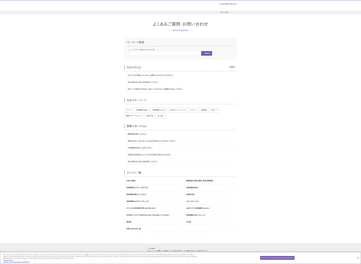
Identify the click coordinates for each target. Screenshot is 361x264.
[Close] (358, 258)
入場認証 (203, 110)
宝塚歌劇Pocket (159, 110)
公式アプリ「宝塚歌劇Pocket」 (197, 208)
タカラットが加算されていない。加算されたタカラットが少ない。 (150, 75)
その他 (188, 222)
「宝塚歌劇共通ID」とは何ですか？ (140, 147)
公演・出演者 (130, 180)
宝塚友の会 (190, 194)
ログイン (193, 110)
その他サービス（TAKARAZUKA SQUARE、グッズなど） (148, 215)
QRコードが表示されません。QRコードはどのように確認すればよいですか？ (155, 89)
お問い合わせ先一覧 (133, 228)
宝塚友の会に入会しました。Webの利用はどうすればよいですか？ (152, 141)
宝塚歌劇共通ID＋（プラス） (136, 194)
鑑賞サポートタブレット (134, 116)
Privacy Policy (8, 260)
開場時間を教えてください (137, 134)
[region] (180, 258)
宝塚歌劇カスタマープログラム (137, 187)
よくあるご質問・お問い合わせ (228, 3)
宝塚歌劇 (134, 5)
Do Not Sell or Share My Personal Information (277, 257)
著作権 (128, 222)
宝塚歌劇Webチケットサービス (137, 201)
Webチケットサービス (178, 110)
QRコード (214, 110)
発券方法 (150, 116)
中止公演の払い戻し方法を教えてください (143, 82)
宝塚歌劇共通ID (142, 110)
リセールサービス (192, 201)
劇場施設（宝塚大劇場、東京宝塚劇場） (199, 180)
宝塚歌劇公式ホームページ (195, 215)
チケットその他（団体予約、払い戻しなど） (141, 208)
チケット (129, 110)
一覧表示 (232, 67)
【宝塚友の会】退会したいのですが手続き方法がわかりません (149, 154)
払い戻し (161, 116)
